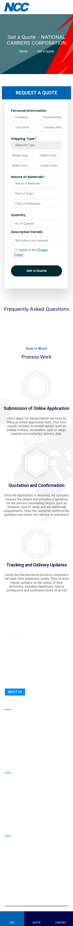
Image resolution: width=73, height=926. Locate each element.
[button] (8, 885)
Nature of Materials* (28, 177)
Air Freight (12, 724)
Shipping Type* (23, 138)
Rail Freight (13, 741)
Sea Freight (13, 732)
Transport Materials (19, 787)
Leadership (13, 795)
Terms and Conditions (21, 812)
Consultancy (14, 749)
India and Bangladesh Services (27, 758)
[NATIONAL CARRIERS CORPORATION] (18, 7)
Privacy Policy (15, 821)
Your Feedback (16, 804)
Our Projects (14, 778)
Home (24, 51)
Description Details (27, 232)
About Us (15, 692)
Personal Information (28, 110)
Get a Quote (36, 270)
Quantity (18, 215)
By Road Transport (18, 715)
